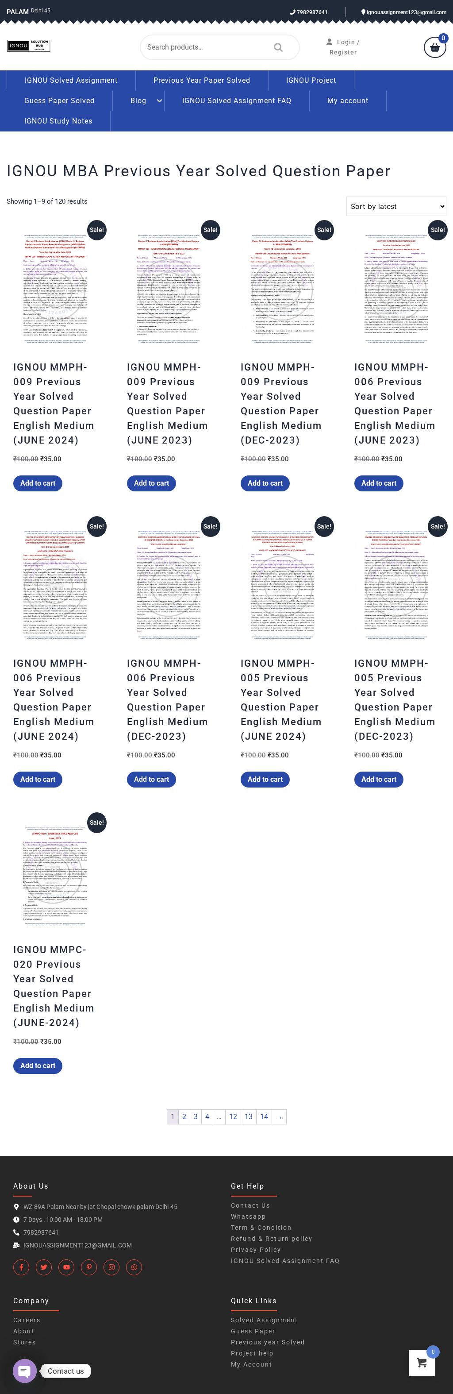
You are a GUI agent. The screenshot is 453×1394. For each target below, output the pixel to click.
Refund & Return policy (272, 1238)
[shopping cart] (435, 48)
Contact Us (250, 1205)
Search (276, 47)
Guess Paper (253, 1331)
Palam (18, 12)
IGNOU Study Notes (58, 121)
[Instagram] (111, 1267)
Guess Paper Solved (59, 101)
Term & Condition (261, 1227)
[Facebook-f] (21, 1267)
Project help (252, 1353)
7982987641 (312, 12)
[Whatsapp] (134, 1267)
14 (264, 1116)
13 (249, 1116)
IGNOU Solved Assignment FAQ (237, 101)
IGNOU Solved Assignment (71, 80)
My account (348, 101)
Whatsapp (248, 1216)
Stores (24, 1342)
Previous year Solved (268, 1342)
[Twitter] (44, 1267)
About (24, 1331)
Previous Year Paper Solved (202, 80)
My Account (252, 1364)
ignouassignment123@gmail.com (405, 12)
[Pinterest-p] (89, 1267)
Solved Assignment (264, 1320)
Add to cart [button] (37, 483)
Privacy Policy (256, 1249)
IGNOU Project (311, 80)
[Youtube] (66, 1267)
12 (233, 1116)
